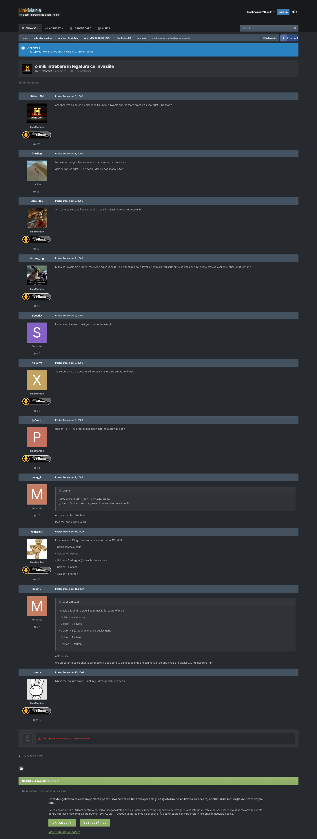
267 (38, 191)
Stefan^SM (45, 70)
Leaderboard (82, 28)
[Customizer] (294, 12)
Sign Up (283, 11)
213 (38, 144)
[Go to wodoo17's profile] (37, 549)
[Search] (295, 28)
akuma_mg (37, 258)
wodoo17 (37, 531)
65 (38, 306)
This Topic (281, 28)
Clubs (105, 28)
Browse (30, 28)
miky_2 (36, 477)
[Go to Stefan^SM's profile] (27, 69)
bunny (37, 672)
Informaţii (85, 70)
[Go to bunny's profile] (37, 689)
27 (38, 515)
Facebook (292, 38)
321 (38, 248)
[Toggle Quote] (60, 490)
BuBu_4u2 (37, 200)
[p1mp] (36, 420)
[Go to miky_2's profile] (37, 494)
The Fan (37, 153)
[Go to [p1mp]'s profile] (37, 437)
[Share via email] (21, 768)
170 (38, 579)
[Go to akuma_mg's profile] (37, 275)
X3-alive (37, 362)
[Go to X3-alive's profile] (37, 380)
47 (38, 353)
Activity (54, 28)
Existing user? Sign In (260, 11)
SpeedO (37, 315)
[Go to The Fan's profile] (37, 171)
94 (38, 468)
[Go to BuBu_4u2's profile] (37, 218)
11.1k (38, 720)
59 (38, 410)
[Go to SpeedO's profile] (37, 333)
